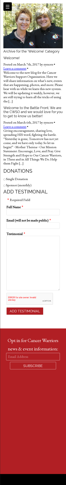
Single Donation (16, 179)
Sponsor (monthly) (18, 185)
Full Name (13, 207)
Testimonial (14, 234)
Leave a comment (14, 68)
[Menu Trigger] (7, 6)
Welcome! (11, 58)
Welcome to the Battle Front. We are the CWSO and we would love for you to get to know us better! (33, 112)
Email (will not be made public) (27, 220)
